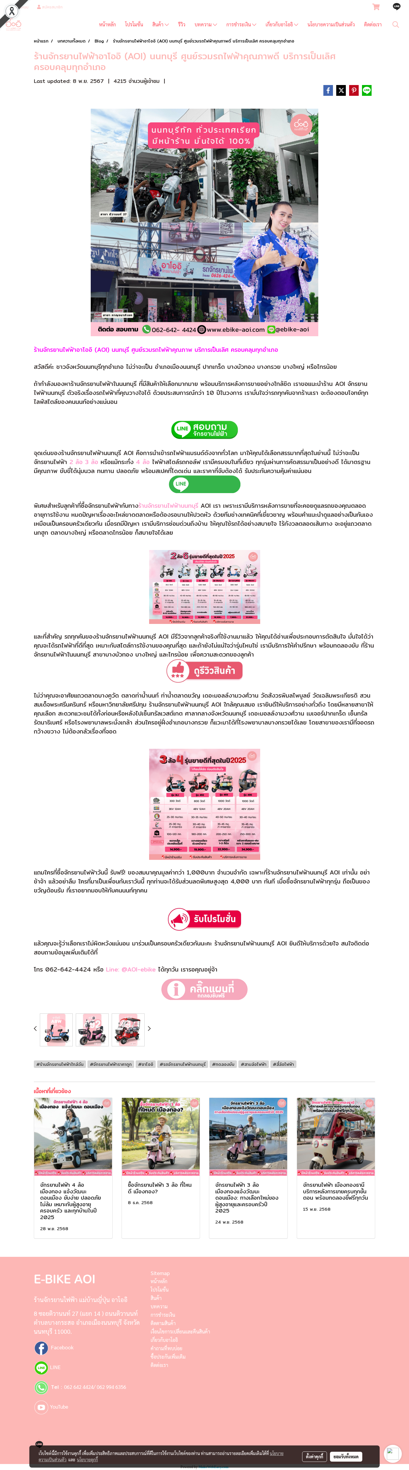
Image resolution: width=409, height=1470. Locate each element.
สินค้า (158, 24)
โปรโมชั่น (134, 24)
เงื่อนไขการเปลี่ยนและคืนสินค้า (180, 1331)
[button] (395, 24)
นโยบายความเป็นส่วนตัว (331, 24)
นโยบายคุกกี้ (87, 1459)
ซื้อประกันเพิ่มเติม (168, 1357)
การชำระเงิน (239, 24)
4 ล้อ (143, 461)
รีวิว (181, 24)
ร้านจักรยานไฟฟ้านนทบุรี (168, 505)
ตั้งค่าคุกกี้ (314, 1456)
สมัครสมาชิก (52, 7)
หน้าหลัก (107, 24)
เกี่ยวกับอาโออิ (280, 24)
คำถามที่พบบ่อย (166, 1348)
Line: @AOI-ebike (131, 969)
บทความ (204, 24)
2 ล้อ (76, 461)
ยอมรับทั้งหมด (346, 1456)
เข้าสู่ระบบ (19, 7)
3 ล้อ (90, 461)
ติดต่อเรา (373, 24)
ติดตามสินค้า (163, 1323)
